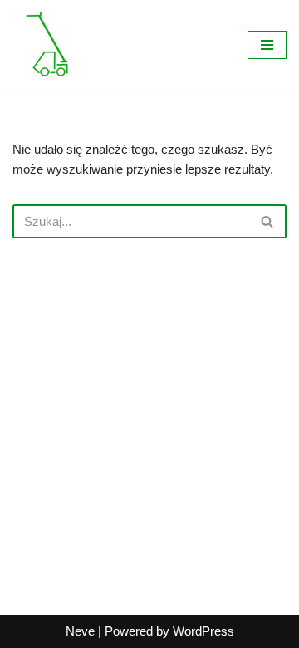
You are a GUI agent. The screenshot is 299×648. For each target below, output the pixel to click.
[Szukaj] (268, 221)
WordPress (203, 631)
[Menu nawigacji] (267, 45)
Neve (80, 631)
